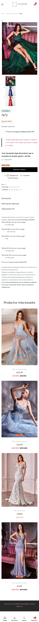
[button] (2, 21)
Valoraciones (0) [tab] (8, 209)
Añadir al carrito (19, 169)
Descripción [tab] (6, 198)
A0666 (19, 514)
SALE (13, 369)
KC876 (19, 586)
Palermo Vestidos (22, 604)
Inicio (3, 14)
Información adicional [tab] (10, 203)
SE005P (19, 372)
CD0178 (19, 445)
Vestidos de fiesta (12, 14)
